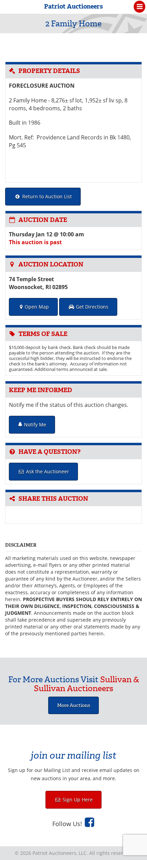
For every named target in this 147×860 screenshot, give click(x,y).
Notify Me (34, 424)
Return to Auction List (46, 196)
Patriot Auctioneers (73, 6)
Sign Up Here (77, 799)
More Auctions (73, 705)
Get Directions (91, 306)
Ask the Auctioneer (47, 471)
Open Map (37, 306)
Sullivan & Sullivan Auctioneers (86, 684)
